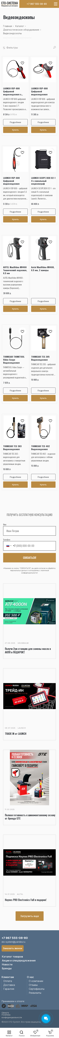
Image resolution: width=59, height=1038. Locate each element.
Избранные (35, 1036)
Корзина (50, 1036)
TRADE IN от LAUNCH (15, 734)
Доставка (9, 984)
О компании (36, 981)
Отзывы (33, 984)
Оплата (7, 981)
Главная (7, 26)
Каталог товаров (12, 956)
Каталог (9, 1036)
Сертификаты (36, 988)
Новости (7, 964)
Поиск (22, 1036)
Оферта (5, 1013)
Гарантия (8, 988)
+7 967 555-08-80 (37, 4)
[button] (13, 948)
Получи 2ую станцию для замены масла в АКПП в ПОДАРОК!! (28, 650)
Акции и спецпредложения (19, 960)
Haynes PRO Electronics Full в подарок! (25, 900)
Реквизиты (35, 992)
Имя (4, 524)
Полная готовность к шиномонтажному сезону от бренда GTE (30, 816)
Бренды (7, 968)
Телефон (6, 539)
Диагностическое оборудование (21, 29)
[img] (9, 4)
